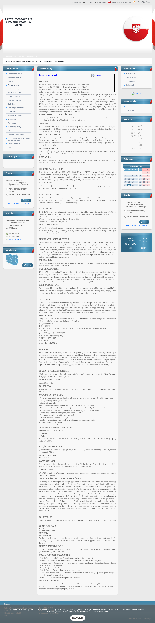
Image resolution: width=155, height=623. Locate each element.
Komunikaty (130, 81)
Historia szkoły (13, 89)
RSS (134, 1)
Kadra (128, 106)
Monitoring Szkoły (14, 127)
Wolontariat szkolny (15, 115)
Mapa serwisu (101, 2)
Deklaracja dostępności (16, 134)
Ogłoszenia (130, 85)
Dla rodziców (131, 77)
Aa (139, 2)
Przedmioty (130, 110)
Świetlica (11, 104)
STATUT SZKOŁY (14, 93)
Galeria (10, 81)
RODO (10, 130)
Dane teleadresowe (15, 74)
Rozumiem (77, 618)
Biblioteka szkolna (14, 100)
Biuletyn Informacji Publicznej (121, 2)
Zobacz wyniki (13, 203)
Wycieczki (12, 119)
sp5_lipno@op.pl (15, 239)
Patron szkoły (32, 56)
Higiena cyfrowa (14, 144)
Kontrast (89, 2)
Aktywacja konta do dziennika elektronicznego (19, 139)
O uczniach (12, 112)
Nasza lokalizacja (14, 77)
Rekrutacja (12, 123)
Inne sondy (25, 203)
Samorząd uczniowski (16, 108)
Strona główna (76, 2)
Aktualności (130, 74)
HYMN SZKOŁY (14, 96)
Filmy (10, 147)
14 (140, 179)
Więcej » (27, 265)
